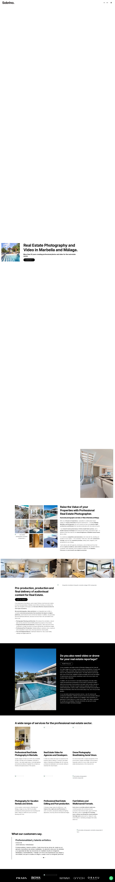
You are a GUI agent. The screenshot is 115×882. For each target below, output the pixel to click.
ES (104, 2)
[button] (2, 568)
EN (107, 2)
